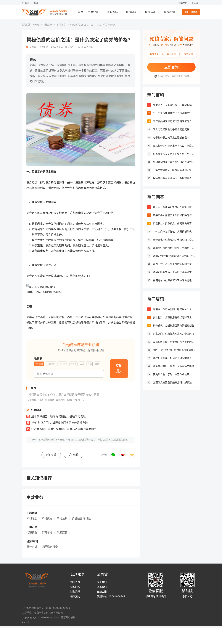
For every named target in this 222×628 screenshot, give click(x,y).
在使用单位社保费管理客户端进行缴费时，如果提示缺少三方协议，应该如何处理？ (174, 280)
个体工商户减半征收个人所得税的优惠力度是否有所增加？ (174, 231)
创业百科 (112, 12)
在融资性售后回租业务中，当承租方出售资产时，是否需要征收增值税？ (174, 247)
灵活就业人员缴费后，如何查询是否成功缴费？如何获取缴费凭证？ (174, 223)
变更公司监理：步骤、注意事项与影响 (173, 366)
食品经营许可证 (81, 518)
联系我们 (102, 587)
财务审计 (31, 546)
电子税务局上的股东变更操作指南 (171, 137)
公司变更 (47, 518)
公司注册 (31, 518)
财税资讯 (150, 12)
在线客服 (102, 591)
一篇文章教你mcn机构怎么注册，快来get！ (174, 170)
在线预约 (75, 596)
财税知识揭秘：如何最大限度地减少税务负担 (174, 358)
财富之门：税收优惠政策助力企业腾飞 (173, 333)
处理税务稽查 (50, 546)
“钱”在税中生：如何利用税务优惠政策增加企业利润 (174, 350)
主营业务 (93, 12)
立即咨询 (171, 67)
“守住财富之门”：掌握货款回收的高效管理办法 (59, 422)
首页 (36, 2)
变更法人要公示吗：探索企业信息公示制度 (174, 374)
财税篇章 (61, 24)
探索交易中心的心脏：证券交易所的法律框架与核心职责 (65, 394)
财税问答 (131, 12)
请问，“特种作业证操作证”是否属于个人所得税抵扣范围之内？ (174, 256)
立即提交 (119, 368)
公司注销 (62, 518)
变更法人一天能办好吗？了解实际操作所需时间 (174, 105)
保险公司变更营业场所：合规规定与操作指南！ (174, 178)
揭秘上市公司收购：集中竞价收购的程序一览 (58, 400)
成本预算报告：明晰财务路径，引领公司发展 (58, 416)
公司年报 (47, 532)
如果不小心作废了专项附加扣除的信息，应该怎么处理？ (174, 215)
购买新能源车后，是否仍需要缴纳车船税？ (174, 272)
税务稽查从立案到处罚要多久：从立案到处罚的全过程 (174, 153)
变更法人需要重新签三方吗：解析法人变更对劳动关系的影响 (174, 382)
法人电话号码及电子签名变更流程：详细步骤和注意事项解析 (174, 129)
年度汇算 (62, 532)
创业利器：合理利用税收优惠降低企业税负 (174, 317)
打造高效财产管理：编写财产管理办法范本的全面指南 (64, 429)
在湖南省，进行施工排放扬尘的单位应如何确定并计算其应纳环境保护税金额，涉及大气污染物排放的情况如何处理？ (174, 264)
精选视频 (169, 12)
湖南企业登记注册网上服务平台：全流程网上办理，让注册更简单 (174, 309)
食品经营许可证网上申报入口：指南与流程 (174, 145)
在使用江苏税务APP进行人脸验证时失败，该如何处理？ (174, 207)
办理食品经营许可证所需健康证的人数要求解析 (174, 121)
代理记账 (31, 532)
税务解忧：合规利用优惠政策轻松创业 (173, 325)
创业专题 (183, 2)
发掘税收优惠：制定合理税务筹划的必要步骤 (174, 341)
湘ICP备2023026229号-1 (60, 607)
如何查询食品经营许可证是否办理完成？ (174, 162)
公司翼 (35, 24)
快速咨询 (193, 12)
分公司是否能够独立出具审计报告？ (172, 113)
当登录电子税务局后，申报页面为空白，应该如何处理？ (174, 239)
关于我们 (102, 582)
